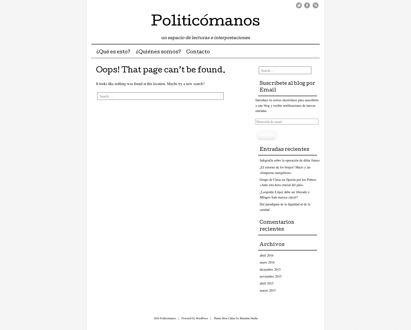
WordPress (202, 318)
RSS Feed (315, 5)
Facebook (307, 5)
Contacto (198, 52)
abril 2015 (267, 283)
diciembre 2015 (270, 269)
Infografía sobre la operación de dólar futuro (290, 160)
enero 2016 (267, 262)
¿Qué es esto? (113, 52)
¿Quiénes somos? (158, 52)
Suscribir (266, 134)
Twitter (299, 5)
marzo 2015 (268, 290)
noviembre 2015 (271, 276)
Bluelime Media (249, 318)
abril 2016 (267, 255)
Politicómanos (205, 22)
